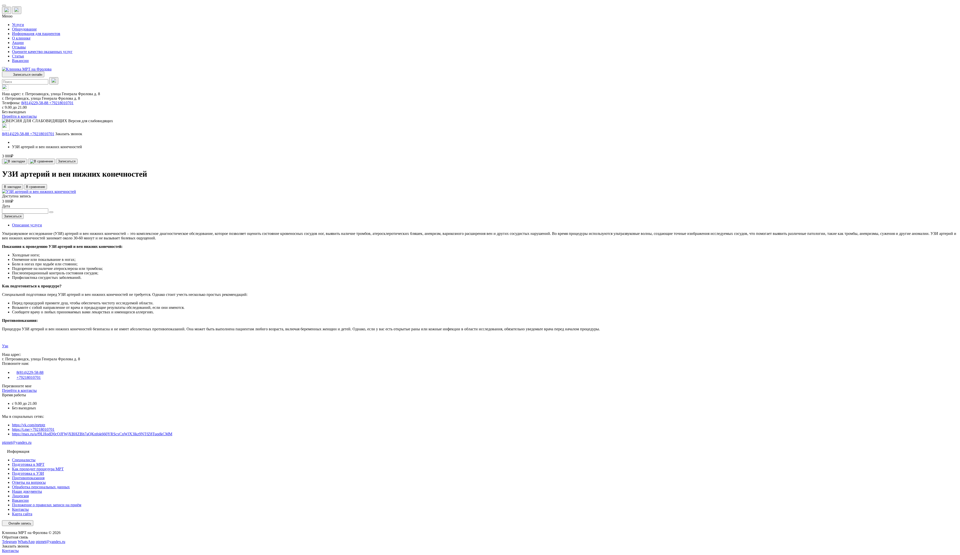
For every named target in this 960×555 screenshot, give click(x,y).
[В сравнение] (41, 161)
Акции (18, 42)
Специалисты (24, 460)
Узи (5, 346)
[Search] (53, 80)
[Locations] (6, 10)
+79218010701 (61, 103)
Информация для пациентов (36, 33)
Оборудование (24, 29)
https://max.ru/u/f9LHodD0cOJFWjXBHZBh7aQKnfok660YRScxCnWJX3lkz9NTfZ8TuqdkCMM (92, 434)
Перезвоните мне (17, 386)
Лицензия (20, 496)
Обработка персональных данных (41, 487)
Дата (6, 206)
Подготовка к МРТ (28, 464)
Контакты (20, 509)
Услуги (18, 24)
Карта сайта (22, 514)
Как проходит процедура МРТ (38, 469)
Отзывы (19, 47)
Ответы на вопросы (29, 482)
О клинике (21, 38)
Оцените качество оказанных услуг (42, 51)
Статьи (18, 56)
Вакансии (20, 60)
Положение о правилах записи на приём (46, 505)
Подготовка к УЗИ (28, 473)
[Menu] (4, 5)
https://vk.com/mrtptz (28, 425)
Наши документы (27, 491)
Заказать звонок (68, 134)
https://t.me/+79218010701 (33, 429)
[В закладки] (14, 161)
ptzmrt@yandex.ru (17, 442)
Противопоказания (28, 478)
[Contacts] (16, 10)
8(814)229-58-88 (35, 103)
